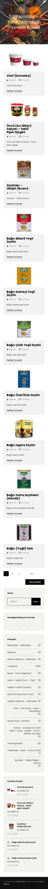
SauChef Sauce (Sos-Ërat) (20, 694)
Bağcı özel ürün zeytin (23, 395)
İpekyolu (11, 652)
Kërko (36, 601)
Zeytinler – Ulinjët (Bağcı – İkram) (27, 761)
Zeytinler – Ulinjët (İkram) (17, 187)
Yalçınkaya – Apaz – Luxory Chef (23, 750)
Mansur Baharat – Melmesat (21, 659)
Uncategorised (14, 743)
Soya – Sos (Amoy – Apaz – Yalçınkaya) (27, 710)
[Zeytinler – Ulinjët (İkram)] (11, 827)
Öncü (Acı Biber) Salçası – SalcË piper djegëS (19, 129)
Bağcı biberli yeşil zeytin (20, 240)
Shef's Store (21, 882)
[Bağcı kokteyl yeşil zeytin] (8, 858)
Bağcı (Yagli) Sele (20, 548)
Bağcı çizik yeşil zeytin (24, 345)
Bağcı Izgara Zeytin (21, 445)
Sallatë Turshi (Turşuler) (19, 687)
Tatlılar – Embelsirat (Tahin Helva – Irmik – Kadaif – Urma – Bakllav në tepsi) (25, 731)
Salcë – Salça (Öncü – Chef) (21, 680)
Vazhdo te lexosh (14, 91)
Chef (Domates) (19, 75)
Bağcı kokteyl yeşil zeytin (21, 293)
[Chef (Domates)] (11, 790)
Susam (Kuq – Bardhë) (18, 721)
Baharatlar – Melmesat (19, 645)
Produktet (12, 666)
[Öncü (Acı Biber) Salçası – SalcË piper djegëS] (11, 806)
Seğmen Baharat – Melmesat (22, 701)
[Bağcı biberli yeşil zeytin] (8, 842)
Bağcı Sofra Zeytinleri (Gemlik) (23, 497)
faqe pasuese (35, 582)
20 (32, 573)
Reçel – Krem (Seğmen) (19, 673)
